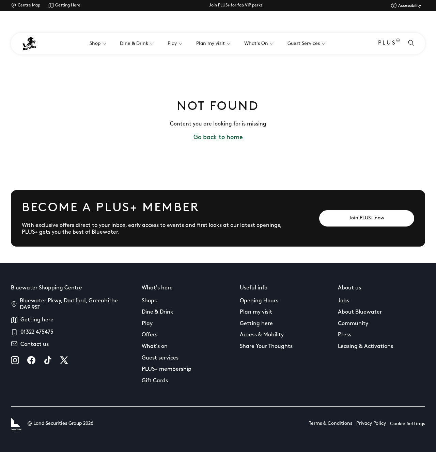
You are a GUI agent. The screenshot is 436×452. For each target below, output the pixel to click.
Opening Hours (259, 301)
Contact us (34, 344)
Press (344, 335)
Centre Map (29, 5)
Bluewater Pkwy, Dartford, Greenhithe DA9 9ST (69, 304)
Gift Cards (155, 381)
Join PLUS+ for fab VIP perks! (236, 5)
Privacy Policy (371, 423)
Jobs (343, 301)
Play (147, 324)
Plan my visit (256, 312)
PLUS (387, 43)
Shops (149, 301)
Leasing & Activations (365, 346)
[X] (64, 360)
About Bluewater (360, 312)
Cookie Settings (407, 423)
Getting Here (67, 5)
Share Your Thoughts (266, 346)
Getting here (36, 320)
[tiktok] (48, 360)
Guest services (160, 358)
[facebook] (31, 360)
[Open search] (411, 43)
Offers (149, 335)
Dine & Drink (157, 312)
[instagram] (15, 360)
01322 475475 (36, 332)
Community (353, 324)
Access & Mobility (262, 335)
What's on (155, 346)
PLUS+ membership (166, 369)
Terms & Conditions (330, 423)
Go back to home (218, 138)
